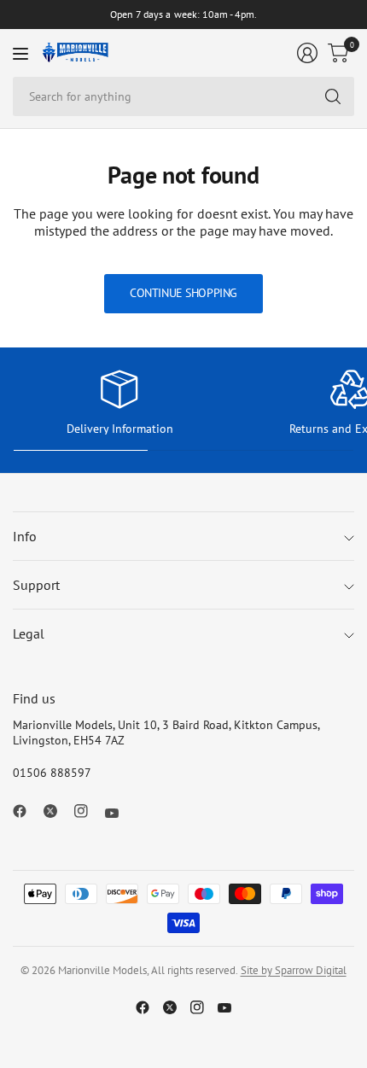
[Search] (333, 96)
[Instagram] (88, 811)
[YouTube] (118, 813)
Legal (28, 633)
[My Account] (307, 53)
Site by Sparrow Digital (294, 970)
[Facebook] (26, 811)
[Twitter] (57, 811)
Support (36, 584)
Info (25, 536)
